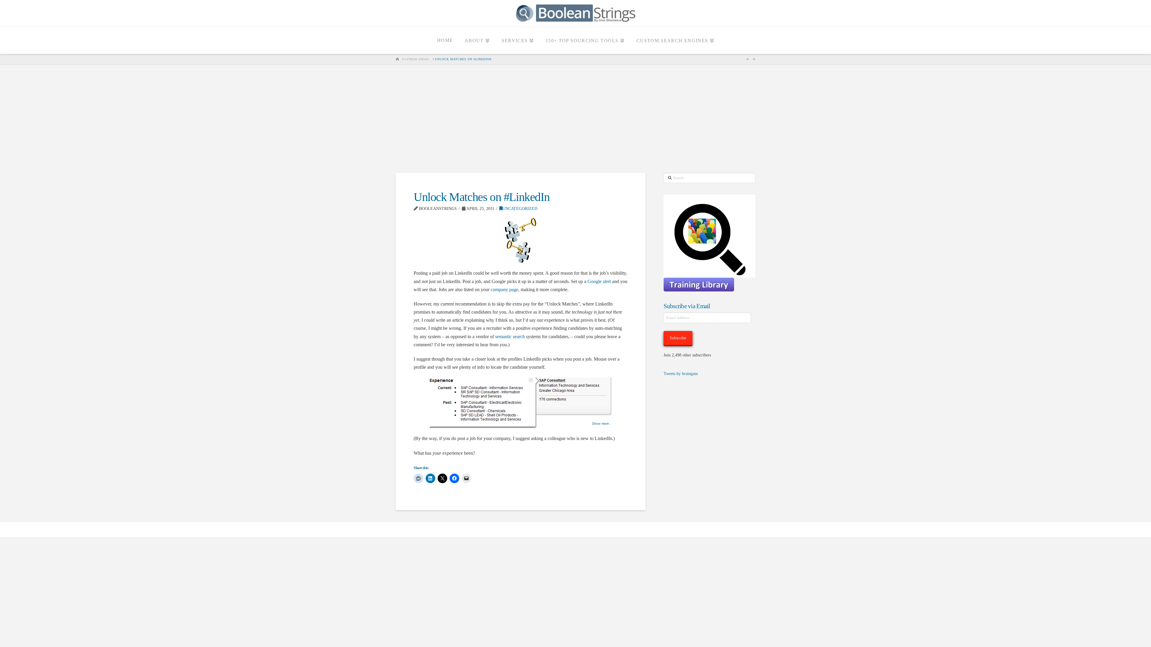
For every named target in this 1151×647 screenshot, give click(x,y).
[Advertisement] (575, 119)
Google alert (599, 281)
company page (504, 289)
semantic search (510, 336)
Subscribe (678, 338)
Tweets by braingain (681, 373)
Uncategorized (519, 208)
